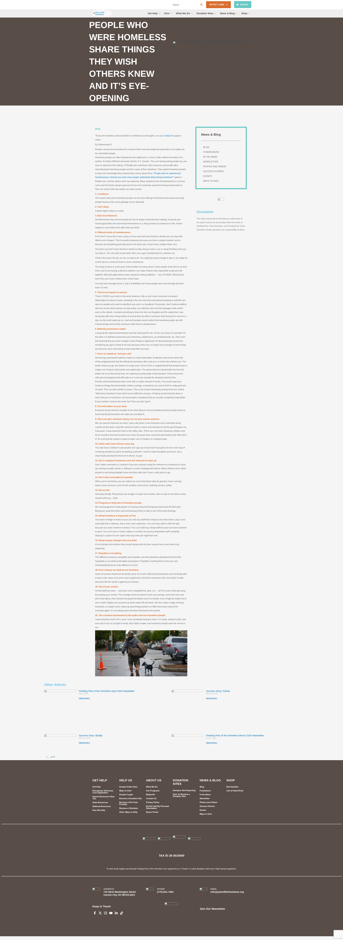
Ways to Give (211, 181)
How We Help (98, 810)
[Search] (201, 4)
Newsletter (210, 162)
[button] (218, 4)
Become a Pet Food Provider (128, 803)
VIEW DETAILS (84, 699)
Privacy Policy (152, 802)
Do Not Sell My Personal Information (157, 807)
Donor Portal (152, 812)
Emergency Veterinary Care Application (102, 791)
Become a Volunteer (128, 808)
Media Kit (150, 794)
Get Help (96, 787)
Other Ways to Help (128, 812)
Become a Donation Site (130, 798)
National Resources (101, 806)
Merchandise (232, 787)
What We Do (152, 787)
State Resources (100, 802)
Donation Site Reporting (184, 790)
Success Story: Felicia (218, 691)
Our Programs (152, 790)
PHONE (161, 889)
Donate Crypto (126, 794)
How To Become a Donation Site (181, 795)
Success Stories (213, 171)
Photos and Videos (214, 166)
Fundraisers (211, 152)
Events (207, 176)
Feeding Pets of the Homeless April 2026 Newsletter (107, 691)
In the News (210, 157)
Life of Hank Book (234, 790)
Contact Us (168, 136)
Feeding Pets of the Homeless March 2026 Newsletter (235, 735)
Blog (97, 128)
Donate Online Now (128, 787)
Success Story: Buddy (90, 735)
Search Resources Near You (103, 797)
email (213, 889)
